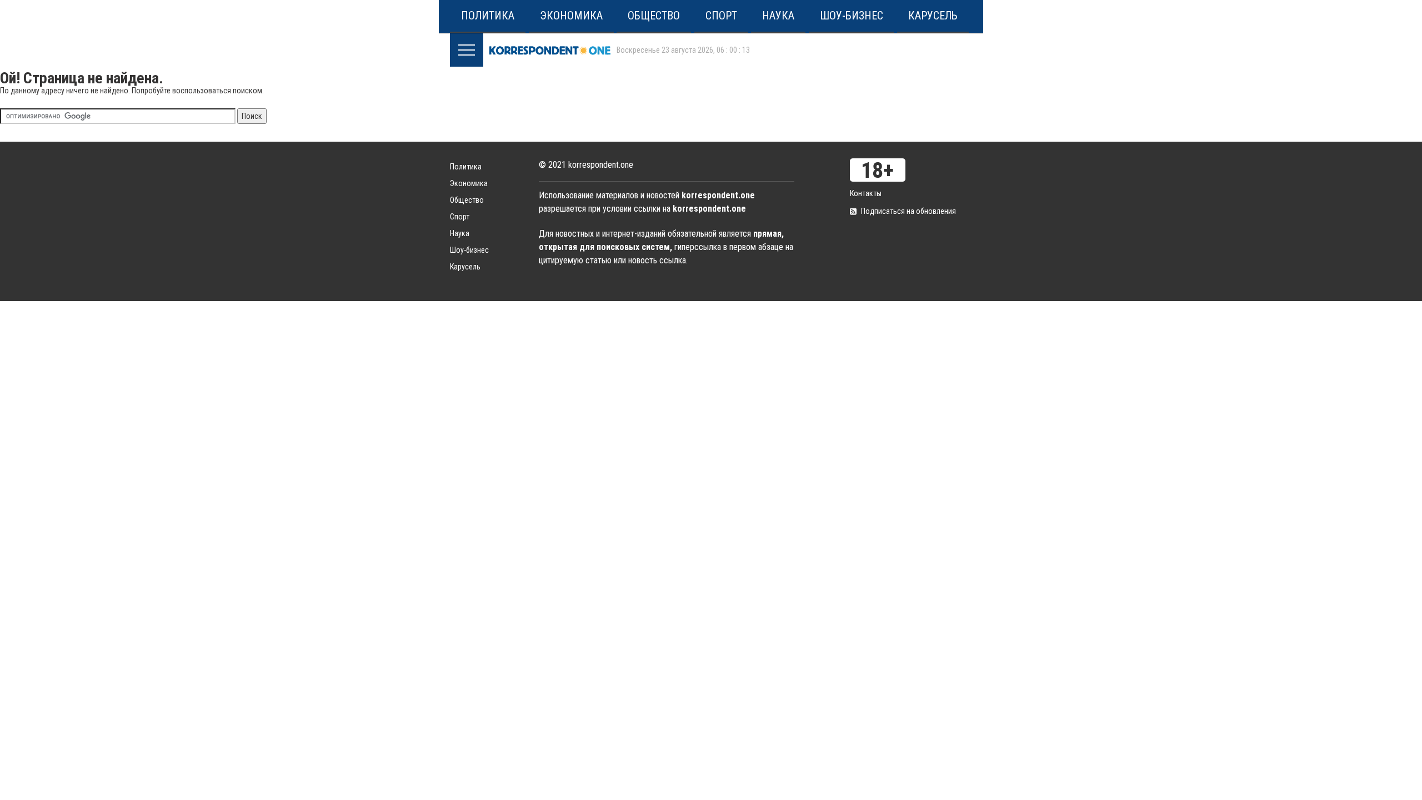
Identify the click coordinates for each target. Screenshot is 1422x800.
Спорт (721, 15)
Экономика (571, 15)
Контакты (866, 193)
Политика (487, 15)
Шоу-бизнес (851, 15)
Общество (654, 15)
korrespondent (550, 50)
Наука (778, 15)
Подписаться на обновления (908, 211)
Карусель (933, 15)
